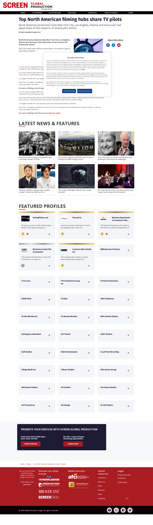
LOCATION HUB (55, 13)
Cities (100, 494)
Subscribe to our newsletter (27, 483)
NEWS (23, 13)
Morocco (27, 75)
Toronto (21, 67)
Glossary (101, 490)
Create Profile (30, 444)
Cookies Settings (69, 91)
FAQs (100, 486)
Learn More (73, 444)
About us (101, 482)
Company (101, 498)
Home (22, 464)
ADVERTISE (92, 13)
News (29, 464)
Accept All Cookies (84, 91)
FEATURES (72, 13)
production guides (54, 113)
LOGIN (130, 13)
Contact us (102, 478)
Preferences (122, 482)
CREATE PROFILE (111, 13)
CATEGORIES (37, 13)
